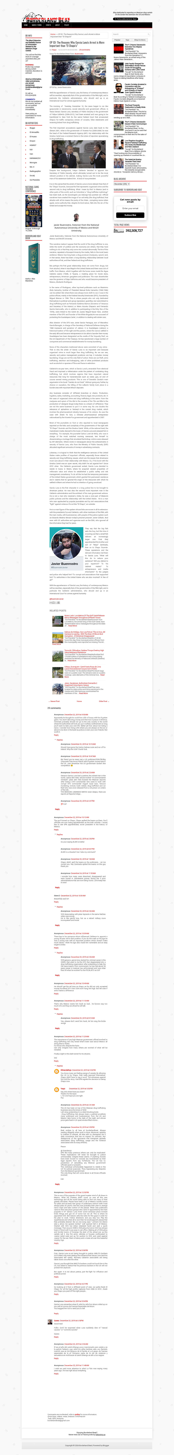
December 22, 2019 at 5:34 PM (76, 1301)
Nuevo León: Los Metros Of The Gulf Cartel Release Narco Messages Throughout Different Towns (85, 617)
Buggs (32, 128)
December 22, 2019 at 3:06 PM (76, 1250)
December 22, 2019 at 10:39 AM (76, 933)
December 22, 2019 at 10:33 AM (73, 896)
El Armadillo (34, 132)
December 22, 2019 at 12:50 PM (76, 1192)
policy (32, 114)
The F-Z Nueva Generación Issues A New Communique (136, 123)
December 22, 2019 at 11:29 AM (76, 1036)
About (57, 25)
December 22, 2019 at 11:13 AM (76, 1001)
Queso (56, 1321)
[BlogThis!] (53, 602)
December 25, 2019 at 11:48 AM (76, 1365)
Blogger (106, 1445)
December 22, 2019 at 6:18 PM (71, 1321)
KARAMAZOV (35, 158)
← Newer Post (54, 701)
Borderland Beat (85, 1445)
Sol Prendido (35, 180)
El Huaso (33, 137)
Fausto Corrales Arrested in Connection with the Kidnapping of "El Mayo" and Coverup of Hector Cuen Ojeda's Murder (135, 88)
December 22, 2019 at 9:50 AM (76, 715)
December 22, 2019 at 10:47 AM (83, 756)
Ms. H (32, 167)
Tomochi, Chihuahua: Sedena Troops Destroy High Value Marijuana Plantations (84, 651)
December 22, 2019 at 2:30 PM (82, 839)
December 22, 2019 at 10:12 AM (76, 817)
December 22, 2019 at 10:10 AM (83, 744)
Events (48, 25)
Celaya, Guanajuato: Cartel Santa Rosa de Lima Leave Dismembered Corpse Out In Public (83, 668)
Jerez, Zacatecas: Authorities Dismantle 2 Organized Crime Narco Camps (81, 684)
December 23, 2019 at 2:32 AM (83, 911)
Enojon (32, 141)
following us (100, 1435)
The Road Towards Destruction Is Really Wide (135, 106)
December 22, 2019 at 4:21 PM (76, 1284)
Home (26, 25)
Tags (127, 40)
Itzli (31, 150)
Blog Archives (139, 40)
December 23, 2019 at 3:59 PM (82, 1127)
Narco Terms (37, 25)
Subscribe (130, 215)
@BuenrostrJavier (56, 599)
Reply (56, 735)
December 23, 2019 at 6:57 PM (82, 801)
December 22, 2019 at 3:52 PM (84, 1070)
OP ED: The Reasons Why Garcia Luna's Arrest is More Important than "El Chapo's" (77, 44)
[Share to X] (56, 602)
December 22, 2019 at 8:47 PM (82, 849)
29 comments (84, 50)
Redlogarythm (35, 171)
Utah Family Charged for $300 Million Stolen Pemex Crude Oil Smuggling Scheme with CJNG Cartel (135, 67)
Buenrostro (79, 54)
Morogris (33, 163)
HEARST (33, 145)
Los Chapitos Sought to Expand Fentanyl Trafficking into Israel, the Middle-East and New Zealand (136, 144)
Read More (72, 626)
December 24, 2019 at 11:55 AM (83, 873)
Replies (60, 740)
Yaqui (54, 50)
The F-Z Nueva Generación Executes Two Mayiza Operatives (135, 47)
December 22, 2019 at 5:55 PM (81, 1089)
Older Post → (104, 701)
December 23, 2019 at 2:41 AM (83, 1105)
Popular (117, 40)
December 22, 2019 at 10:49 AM (76, 983)
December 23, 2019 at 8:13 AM (83, 1018)
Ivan (31, 154)
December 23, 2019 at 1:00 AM (83, 859)
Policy (66, 25)
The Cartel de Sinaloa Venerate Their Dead (133, 160)
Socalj (32, 176)
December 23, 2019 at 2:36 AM (83, 957)
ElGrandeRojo (66, 1070)
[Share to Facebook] (58, 602)
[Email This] (50, 602)
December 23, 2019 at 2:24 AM (83, 773)
